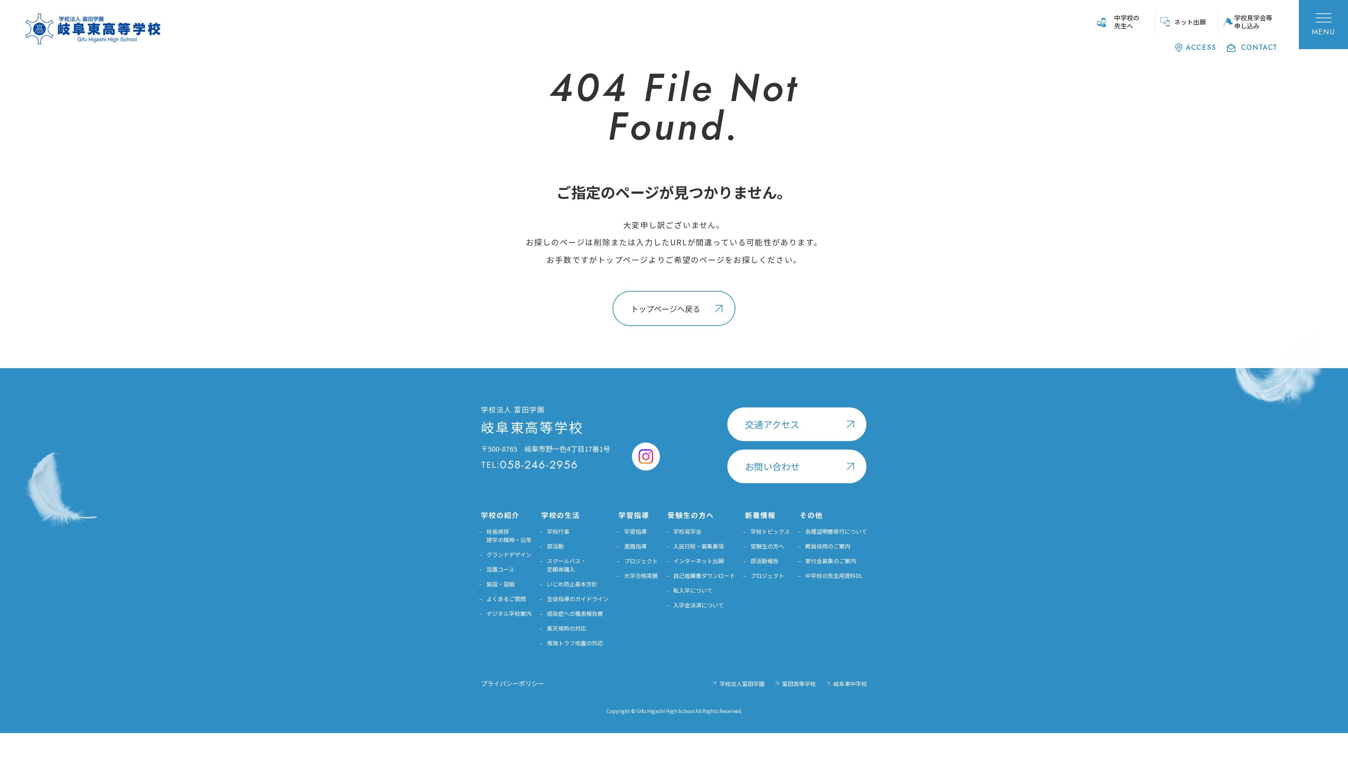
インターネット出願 (698, 561)
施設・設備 (501, 584)
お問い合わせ (772, 466)
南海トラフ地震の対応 (575, 643)
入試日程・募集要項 (698, 546)
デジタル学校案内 (509, 613)
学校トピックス (770, 531)
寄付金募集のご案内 (830, 561)
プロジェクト (641, 561)
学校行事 (558, 531)
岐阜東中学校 (850, 683)
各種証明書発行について (836, 531)
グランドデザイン (509, 554)
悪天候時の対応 (566, 628)
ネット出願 (1190, 21)
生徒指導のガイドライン (578, 598)
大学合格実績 (641, 575)
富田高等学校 (799, 683)
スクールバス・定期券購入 (566, 565)
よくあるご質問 (506, 598)
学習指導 (635, 531)
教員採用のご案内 (827, 546)
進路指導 (635, 546)
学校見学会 (687, 531)
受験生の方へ (767, 546)
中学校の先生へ (1126, 21)
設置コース (500, 569)
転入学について (693, 590)
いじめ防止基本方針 (572, 584)
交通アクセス (772, 424)
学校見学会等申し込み (1253, 21)
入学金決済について (698, 605)
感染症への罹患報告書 (575, 613)
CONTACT (1259, 47)
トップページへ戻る (665, 308)
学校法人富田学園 (742, 683)
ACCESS (1201, 47)
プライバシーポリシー (512, 683)
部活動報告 (765, 561)
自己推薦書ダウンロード (704, 575)
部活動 (555, 546)
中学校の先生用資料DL (834, 575)
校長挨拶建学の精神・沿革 (509, 535)
